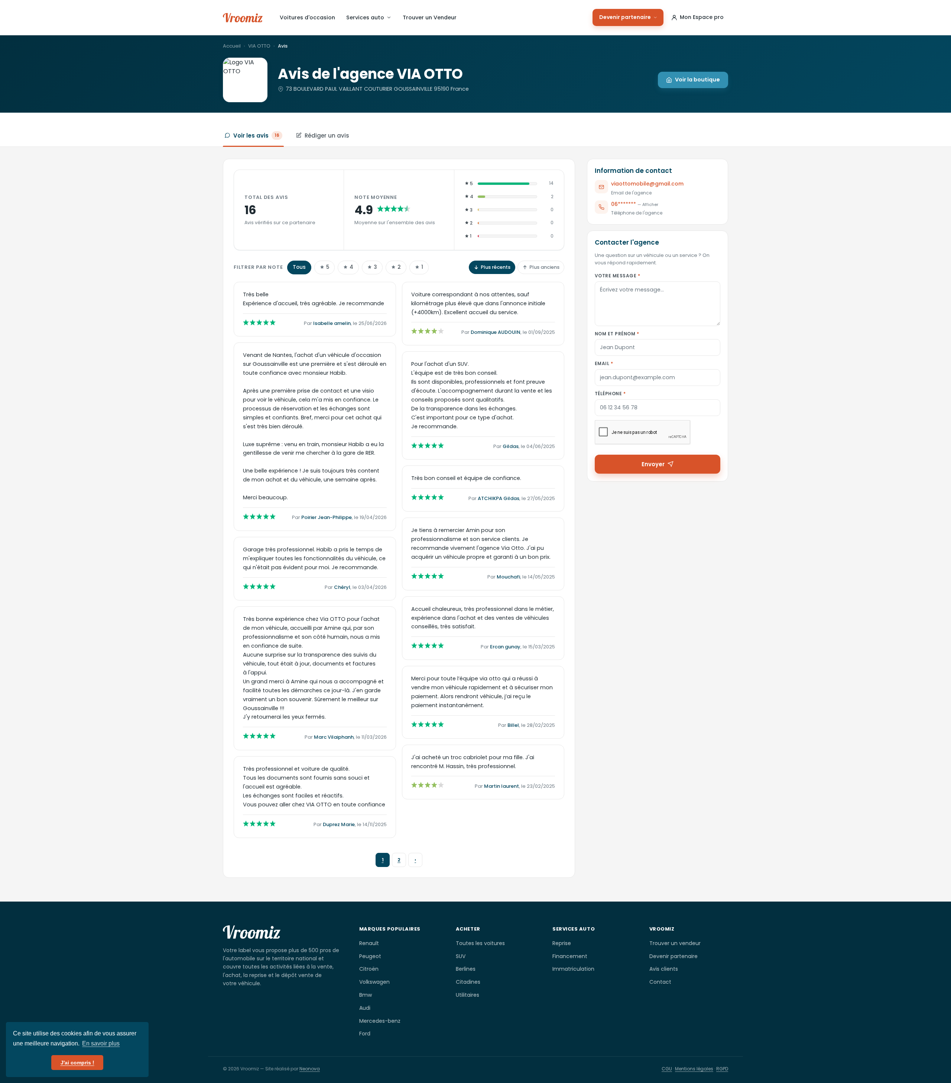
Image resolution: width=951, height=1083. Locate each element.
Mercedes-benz (379, 1021)
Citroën (369, 969)
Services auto (365, 17)
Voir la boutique (697, 79)
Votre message (617, 276)
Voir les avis (256, 135)
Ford (364, 1033)
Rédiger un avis (327, 135)
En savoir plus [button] (101, 1043)
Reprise (561, 943)
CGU (667, 1069)
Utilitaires (467, 995)
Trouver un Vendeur (430, 17)
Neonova (309, 1069)
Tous (299, 267)
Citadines (468, 982)
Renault (369, 943)
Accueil (232, 45)
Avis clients (663, 969)
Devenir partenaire (625, 17)
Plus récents (495, 267)
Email (604, 363)
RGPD (722, 1069)
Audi (364, 1008)
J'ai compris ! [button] (77, 1063)
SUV (460, 956)
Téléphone (610, 393)
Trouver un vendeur (675, 943)
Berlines (466, 969)
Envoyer (653, 464)
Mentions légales (694, 1069)
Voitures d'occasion (307, 17)
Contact (660, 982)
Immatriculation (573, 969)
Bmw (365, 995)
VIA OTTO (259, 45)
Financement (569, 956)
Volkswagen (374, 982)
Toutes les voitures (480, 943)
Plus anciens (544, 267)
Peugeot (370, 956)
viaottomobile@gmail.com (647, 183)
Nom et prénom (617, 333)
